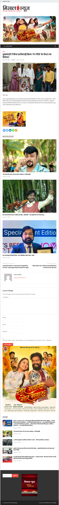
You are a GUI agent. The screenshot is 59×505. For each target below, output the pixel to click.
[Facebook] (4, 130)
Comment (6, 297)
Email (5, 324)
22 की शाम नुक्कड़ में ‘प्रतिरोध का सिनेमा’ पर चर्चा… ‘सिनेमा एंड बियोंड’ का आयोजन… (31, 439)
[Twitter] (7, 130)
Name (5, 317)
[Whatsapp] (13, 130)
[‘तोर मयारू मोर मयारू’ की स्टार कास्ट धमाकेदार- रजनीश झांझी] (29, 172)
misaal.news (14, 502)
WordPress (47, 502)
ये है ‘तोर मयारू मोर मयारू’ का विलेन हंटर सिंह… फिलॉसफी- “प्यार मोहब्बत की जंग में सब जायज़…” (24, 215)
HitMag (54, 502)
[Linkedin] (10, 130)
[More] (16, 130)
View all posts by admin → (20, 277)
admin (13, 59)
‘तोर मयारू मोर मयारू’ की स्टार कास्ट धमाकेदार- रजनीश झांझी (16, 174)
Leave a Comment (20, 59)
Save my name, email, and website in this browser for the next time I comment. (27, 340)
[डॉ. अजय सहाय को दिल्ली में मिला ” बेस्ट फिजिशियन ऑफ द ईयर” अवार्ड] (29, 253)
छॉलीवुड (4, 51)
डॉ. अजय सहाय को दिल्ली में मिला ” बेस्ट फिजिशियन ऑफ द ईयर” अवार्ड (18, 255)
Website (5, 331)
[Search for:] (11, 475)
